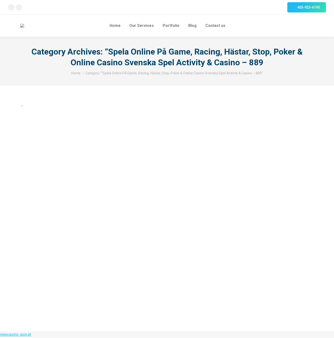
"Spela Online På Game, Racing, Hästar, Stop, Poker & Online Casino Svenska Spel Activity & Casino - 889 (99, 137)
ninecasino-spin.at (15, 334)
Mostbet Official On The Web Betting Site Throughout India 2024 (97, 177)
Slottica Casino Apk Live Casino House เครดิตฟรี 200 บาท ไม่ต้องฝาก (102, 274)
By (196, 137)
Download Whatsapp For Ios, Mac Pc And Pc (75, 128)
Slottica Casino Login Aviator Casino (67, 225)
